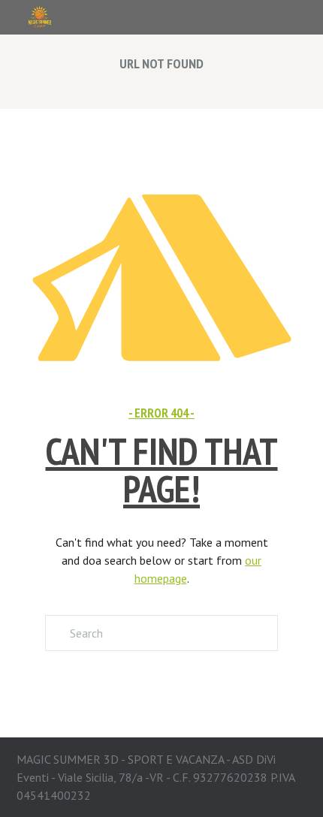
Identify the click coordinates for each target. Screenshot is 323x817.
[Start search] (56, 633)
